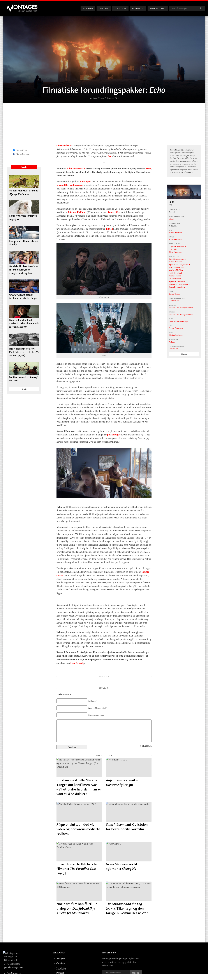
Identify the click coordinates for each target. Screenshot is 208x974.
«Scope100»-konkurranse (69, 185)
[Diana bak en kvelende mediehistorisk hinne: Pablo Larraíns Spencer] (24, 311)
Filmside (184, 354)
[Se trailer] (184, 198)
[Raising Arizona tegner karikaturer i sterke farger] (24, 286)
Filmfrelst (138, 8)
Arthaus (172, 341)
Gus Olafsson (174, 300)
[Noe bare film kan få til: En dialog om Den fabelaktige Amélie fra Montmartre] (79, 891)
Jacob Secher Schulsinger (179, 321)
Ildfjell (109, 228)
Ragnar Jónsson (175, 275)
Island (171, 218)
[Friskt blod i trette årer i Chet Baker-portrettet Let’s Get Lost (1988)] (24, 339)
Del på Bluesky (22, 150)
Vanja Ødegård (98, 98)
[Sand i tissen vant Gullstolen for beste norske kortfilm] (129, 812)
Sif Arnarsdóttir (175, 278)
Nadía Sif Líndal (175, 273)
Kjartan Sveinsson (176, 335)
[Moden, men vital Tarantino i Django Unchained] (24, 181)
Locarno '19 (173, 348)
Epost (97, 707)
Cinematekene (63, 145)
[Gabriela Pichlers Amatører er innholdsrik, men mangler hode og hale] (24, 257)
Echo (148, 168)
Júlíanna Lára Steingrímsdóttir (181, 307)
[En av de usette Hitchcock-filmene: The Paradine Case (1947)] (79, 851)
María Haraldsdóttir (176, 267)
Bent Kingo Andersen (177, 258)
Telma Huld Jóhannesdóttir (179, 284)
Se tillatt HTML (146, 746)
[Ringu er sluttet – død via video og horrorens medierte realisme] (79, 812)
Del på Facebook (23, 154)
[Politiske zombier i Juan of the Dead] (24, 368)
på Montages (113, 434)
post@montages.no (13, 967)
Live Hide (173, 249)
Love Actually (77, 663)
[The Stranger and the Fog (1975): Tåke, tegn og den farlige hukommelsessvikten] (129, 891)
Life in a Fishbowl (77, 212)
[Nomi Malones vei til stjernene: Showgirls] (129, 851)
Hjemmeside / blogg (96, 714)
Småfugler (85, 181)
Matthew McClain (176, 270)
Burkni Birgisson (175, 261)
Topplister (120, 8)
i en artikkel (114, 212)
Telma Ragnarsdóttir (177, 287)
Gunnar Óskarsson (176, 328)
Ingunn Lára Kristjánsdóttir (179, 264)
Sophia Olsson (174, 293)
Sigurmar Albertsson (177, 281)
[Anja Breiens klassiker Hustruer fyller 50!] (129, 767)
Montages (12, 5)
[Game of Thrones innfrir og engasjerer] (24, 207)
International (158, 8)
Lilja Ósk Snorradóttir (177, 246)
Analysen (88, 8)
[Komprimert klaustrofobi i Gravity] (24, 232)
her (109, 156)
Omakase (103, 8)
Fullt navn (92, 700)
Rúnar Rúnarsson (76, 168)
